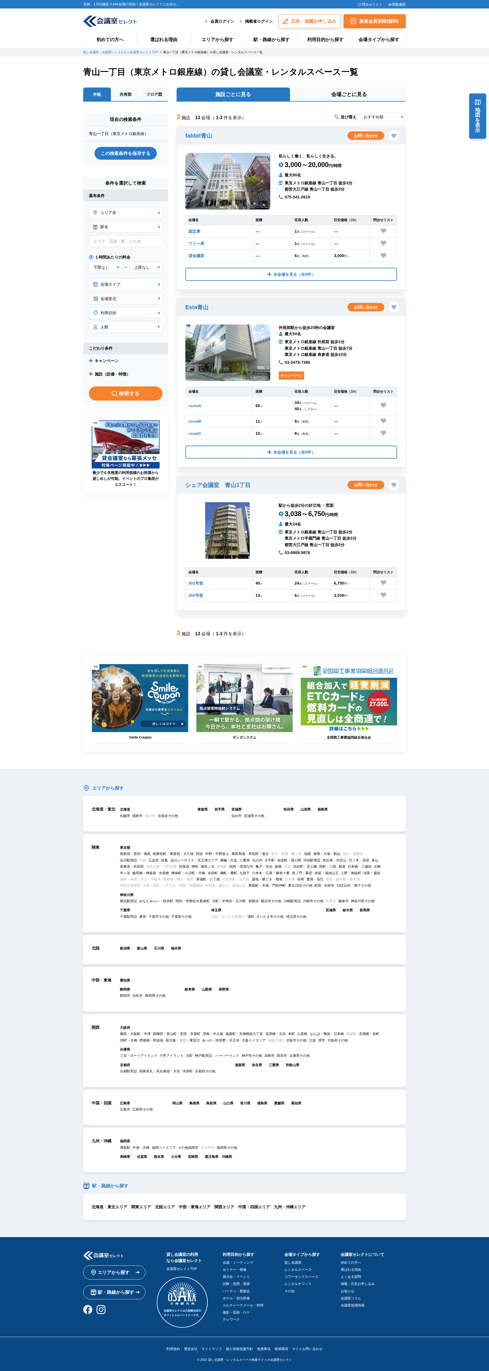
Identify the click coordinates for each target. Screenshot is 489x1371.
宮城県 (236, 809)
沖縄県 (227, 1157)
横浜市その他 (271, 901)
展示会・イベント (236, 1277)
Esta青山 (197, 307)
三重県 (274, 1065)
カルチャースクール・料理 (243, 1305)
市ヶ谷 (125, 873)
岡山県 (177, 1103)
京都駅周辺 (128, 1071)
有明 (300, 879)
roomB (194, 421)
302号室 (195, 595)
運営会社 (191, 1349)
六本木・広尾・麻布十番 (270, 873)
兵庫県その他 (299, 1056)
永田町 (213, 873)
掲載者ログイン (259, 21)
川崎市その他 (313, 901)
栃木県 (348, 910)
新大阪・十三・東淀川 (183, 1040)
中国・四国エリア (254, 1207)
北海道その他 (168, 816)
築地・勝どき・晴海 (267, 879)
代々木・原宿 (359, 860)
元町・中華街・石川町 (229, 901)
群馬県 (365, 910)
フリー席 (196, 243)
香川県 (245, 1103)
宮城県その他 (254, 816)
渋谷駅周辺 (311, 860)
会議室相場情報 (352, 1305)
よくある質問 (351, 1277)
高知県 (296, 1103)
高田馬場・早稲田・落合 (250, 854)
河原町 (188, 1071)
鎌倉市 (343, 901)
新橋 (278, 867)
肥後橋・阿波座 (151, 1040)
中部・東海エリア (195, 1207)
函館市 (137, 816)
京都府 (125, 1065)
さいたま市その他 (270, 917)
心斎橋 (302, 1034)
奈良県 (257, 1065)
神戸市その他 (252, 1056)
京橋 (377, 867)
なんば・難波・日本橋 (327, 1034)
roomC (194, 433)
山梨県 (207, 989)
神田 (195, 867)
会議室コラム (351, 1298)
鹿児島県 (211, 1157)
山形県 (306, 809)
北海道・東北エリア (109, 1207)
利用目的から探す (325, 39)
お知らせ (347, 1291)
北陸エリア (165, 1207)
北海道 (125, 809)
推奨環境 (281, 1349)
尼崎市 (269, 1056)
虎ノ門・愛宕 (302, 873)
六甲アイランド (171, 1056)
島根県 (194, 1103)
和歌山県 (292, 1065)
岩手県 (220, 809)
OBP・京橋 (128, 1040)
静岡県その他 (155, 996)
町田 (318, 885)
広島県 (125, 1103)
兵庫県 (125, 1049)
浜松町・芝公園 (305, 867)
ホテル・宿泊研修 (236, 1298)
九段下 (244, 873)
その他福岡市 (188, 1148)
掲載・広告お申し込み (358, 1284)
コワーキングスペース (301, 1277)
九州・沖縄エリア (290, 1207)
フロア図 (154, 94)
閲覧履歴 (399, 5)
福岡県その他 (227, 1148)
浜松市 (137, 996)
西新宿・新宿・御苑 (135, 854)
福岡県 (125, 1141)
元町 (189, 1056)
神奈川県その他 (363, 901)
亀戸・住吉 (264, 867)
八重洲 (244, 860)
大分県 (176, 1157)
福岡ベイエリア (164, 1148)
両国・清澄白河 (241, 867)
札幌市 (125, 816)
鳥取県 (211, 1103)
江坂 (312, 1040)
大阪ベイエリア (254, 1040)
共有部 (126, 94)
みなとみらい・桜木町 (156, 901)
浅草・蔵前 (371, 873)
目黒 (164, 860)
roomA (194, 405)
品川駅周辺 (128, 860)
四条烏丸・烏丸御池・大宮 (159, 1071)
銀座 (342, 867)
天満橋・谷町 (369, 1034)
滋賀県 (240, 1065)
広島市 (125, 1109)
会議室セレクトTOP (181, 1269)
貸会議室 (196, 255)
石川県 (159, 948)
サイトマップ (211, 1349)
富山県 (142, 948)
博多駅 (125, 1148)
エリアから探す (217, 39)
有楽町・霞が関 (289, 860)
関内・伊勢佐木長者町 (193, 901)
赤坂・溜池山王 (326, 873)
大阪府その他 (337, 1040)
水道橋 (164, 873)
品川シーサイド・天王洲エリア (194, 860)
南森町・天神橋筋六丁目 (244, 1034)
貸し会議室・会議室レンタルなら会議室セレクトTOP (120, 52)
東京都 (125, 848)
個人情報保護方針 (239, 1349)
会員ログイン (222, 21)
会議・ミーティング (238, 1263)
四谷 (199, 854)
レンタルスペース (298, 1270)
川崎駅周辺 (292, 901)
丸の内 (257, 860)
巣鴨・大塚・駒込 (326, 854)
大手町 (270, 860)
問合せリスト (372, 5)
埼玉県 (216, 910)
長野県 (224, 989)
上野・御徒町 (351, 873)
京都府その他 (205, 1071)
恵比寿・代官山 (334, 860)
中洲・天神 (140, 1148)
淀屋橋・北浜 (275, 1034)
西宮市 (282, 1056)
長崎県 (125, 1157)
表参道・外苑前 (132, 867)
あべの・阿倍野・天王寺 (220, 1040)
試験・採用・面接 (236, 1284)
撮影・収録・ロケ (236, 1312)
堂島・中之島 (213, 1034)
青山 (375, 860)
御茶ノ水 (208, 867)
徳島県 (262, 1103)
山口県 (228, 1103)
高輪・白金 (228, 860)
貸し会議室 (292, 1263)
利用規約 (173, 1349)
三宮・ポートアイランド (138, 1056)
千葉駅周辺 (128, 917)
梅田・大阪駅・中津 (135, 1034)
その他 (289, 1291)
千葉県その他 (181, 917)
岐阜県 (190, 989)
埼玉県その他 (296, 917)
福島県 (323, 809)
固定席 (194, 231)
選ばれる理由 (163, 39)
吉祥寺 (329, 885)
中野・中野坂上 (217, 854)
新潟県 (125, 948)
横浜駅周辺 (128, 901)
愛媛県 (279, 1103)
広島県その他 (142, 1109)
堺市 (321, 1040)
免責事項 (264, 1349)
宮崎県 (193, 1157)
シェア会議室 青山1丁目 (218, 485)
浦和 (250, 917)
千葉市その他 (159, 917)
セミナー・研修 (234, 1270)
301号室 (195, 583)
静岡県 (125, 989)
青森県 (203, 809)
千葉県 (125, 910)
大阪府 (125, 1028)
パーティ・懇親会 (236, 1291)
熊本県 (159, 1157)
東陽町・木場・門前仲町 (267, 885)
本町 (291, 1034)
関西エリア (224, 1207)
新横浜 (253, 901)
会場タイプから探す (379, 39)
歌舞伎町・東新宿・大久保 (173, 854)
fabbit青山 (198, 135)
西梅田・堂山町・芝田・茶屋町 (176, 1034)
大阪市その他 (296, 1040)
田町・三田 (327, 867)
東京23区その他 (300, 885)
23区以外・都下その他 (353, 885)
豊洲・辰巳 (314, 879)
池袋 (307, 854)
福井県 (176, 948)
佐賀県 (142, 1157)
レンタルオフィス (298, 1284)
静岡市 (125, 996)
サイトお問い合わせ (307, 1349)
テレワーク (231, 1319)
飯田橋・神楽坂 (144, 873)
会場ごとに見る (349, 94)
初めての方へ (110, 39)
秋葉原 (184, 867)
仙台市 (236, 816)
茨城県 (331, 910)
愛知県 (125, 980)
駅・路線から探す (272, 39)
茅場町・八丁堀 (208, 879)
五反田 (154, 860)
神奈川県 (127, 895)
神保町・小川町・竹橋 (188, 873)
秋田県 (289, 809)
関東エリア (141, 1207)
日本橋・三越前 (360, 867)
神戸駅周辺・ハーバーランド (217, 1056)
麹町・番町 (228, 873)
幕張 (142, 917)
